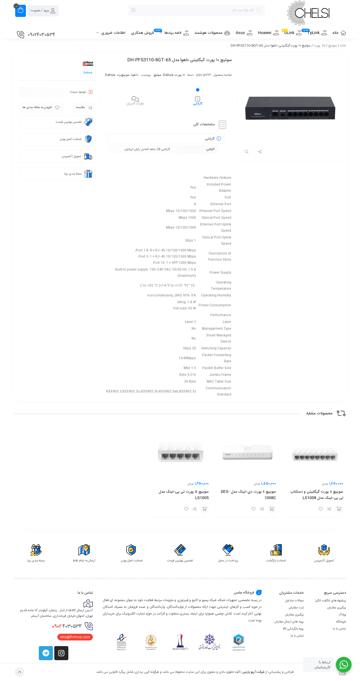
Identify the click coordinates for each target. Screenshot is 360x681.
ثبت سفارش (296, 607)
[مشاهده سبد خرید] (20, 11)
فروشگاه (341, 621)
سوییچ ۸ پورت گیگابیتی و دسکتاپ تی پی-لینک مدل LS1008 (316, 495)
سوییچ (125, 75)
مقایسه (80, 107)
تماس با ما (339, 628)
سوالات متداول (294, 600)
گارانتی (197, 103)
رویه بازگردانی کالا (293, 628)
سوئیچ (332, 45)
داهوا (134, 75)
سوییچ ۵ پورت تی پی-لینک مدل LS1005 (184, 495)
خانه (343, 45)
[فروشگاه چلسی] (308, 14)
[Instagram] (61, 653)
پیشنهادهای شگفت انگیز (330, 600)
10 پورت (319, 45)
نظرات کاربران (135, 103)
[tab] (197, 100)
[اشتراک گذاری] (260, 152)
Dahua (168, 75)
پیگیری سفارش (336, 607)
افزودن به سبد (339, 509)
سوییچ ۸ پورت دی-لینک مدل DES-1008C (248, 495)
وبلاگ (342, 614)
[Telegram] (46, 653)
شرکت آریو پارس (253, 672)
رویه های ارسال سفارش (289, 621)
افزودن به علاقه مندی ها (37, 107)
